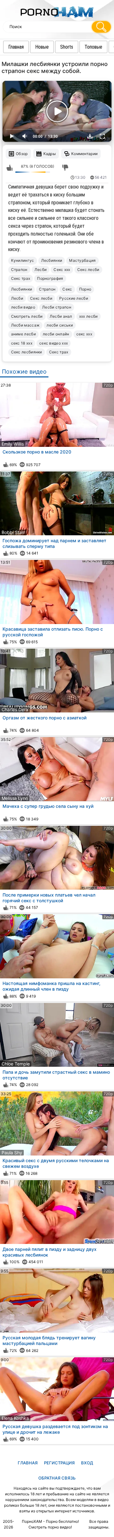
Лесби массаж (25, 325)
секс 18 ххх (21, 343)
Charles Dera (15, 709)
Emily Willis (13, 444)
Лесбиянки (51, 260)
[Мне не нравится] (65, 168)
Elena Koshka (15, 1418)
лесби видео (23, 307)
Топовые (93, 47)
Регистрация (59, 1462)
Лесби (41, 269)
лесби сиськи (60, 325)
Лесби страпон (56, 307)
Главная (16, 47)
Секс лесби (88, 269)
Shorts (66, 47)
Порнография (50, 278)
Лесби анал (61, 316)
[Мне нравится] (9, 168)
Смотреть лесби (27, 316)
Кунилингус (22, 260)
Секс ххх (62, 269)
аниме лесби (23, 334)
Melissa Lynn (15, 798)
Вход (87, 1462)
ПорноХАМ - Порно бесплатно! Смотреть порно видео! (50, 1524)
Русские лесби (73, 298)
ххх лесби (88, 316)
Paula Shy (12, 1152)
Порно (85, 289)
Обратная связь (57, 1477)
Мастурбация (82, 260)
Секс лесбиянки (26, 352)
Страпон (19, 269)
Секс (67, 289)
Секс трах (20, 278)
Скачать (89, 136)
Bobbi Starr (13, 532)
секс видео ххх (53, 343)
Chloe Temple (16, 1063)
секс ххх (84, 334)
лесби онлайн (56, 334)
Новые (42, 47)
